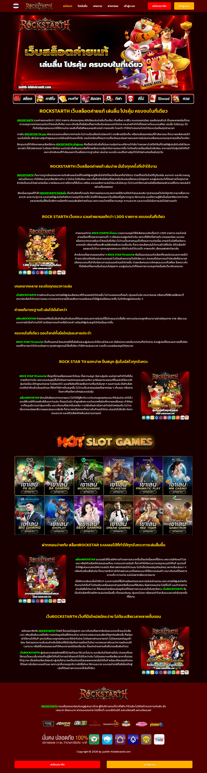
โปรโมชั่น (82, 6)
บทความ (97, 6)
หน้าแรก (67, 6)
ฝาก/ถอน (113, 6)
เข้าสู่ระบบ (129, 6)
